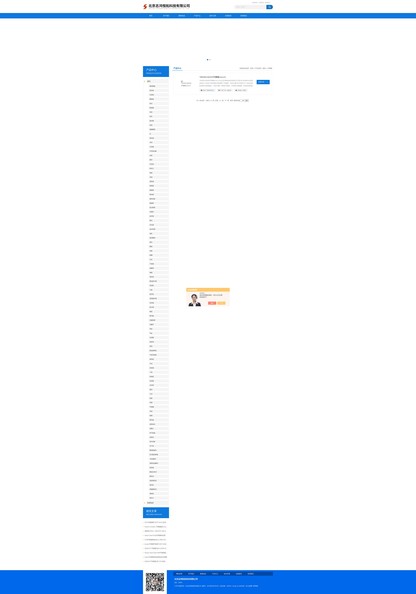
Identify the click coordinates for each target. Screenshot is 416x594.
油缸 (151, 233)
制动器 (152, 194)
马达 (151, 363)
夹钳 (151, 177)
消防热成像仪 (154, 463)
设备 (151, 251)
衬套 (151, 155)
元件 (151, 259)
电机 (151, 311)
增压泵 (152, 277)
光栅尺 (152, 324)
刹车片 (152, 168)
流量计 (152, 428)
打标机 (152, 164)
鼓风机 (152, 359)
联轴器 (152, 108)
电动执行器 (153, 281)
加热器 (152, 467)
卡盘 (151, 290)
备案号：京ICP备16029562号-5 (210, 586)
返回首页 (255, 2)
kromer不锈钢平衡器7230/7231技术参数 (156, 544)
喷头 (151, 220)
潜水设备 (152, 441)
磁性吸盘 (152, 86)
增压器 (152, 138)
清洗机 (152, 285)
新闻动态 (182, 16)
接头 (151, 242)
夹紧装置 (152, 320)
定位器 (152, 225)
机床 (151, 125)
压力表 (152, 446)
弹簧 (151, 402)
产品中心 (197, 16)
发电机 (152, 376)
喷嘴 (151, 255)
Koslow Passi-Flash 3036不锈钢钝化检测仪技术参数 (156, 553)
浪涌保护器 (153, 298)
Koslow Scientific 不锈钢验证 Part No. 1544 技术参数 (156, 527)
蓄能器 (152, 99)
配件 (151, 160)
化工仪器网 (249, 586)
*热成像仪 (153, 459)
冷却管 (152, 385)
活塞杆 (152, 212)
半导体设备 (153, 151)
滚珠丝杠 (152, 424)
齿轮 (151, 346)
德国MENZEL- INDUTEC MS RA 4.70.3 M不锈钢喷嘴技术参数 (156, 531)
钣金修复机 (153, 350)
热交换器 (152, 207)
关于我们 (166, 16)
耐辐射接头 (153, 450)
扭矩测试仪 (153, 480)
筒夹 (151, 112)
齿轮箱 (152, 368)
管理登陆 (255, 586)
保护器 (152, 216)
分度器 (152, 95)
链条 (151, 398)
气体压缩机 (153, 355)
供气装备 (152, 433)
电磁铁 (152, 203)
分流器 (152, 147)
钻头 (151, 103)
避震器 (152, 186)
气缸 (151, 333)
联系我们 (267, 2)
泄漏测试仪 (153, 489)
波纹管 (152, 342)
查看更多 (150, 503)
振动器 (152, 121)
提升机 (152, 294)
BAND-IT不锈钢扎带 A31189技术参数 (156, 561)
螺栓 (151, 246)
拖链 (151, 272)
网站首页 (179, 574)
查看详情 (261, 82)
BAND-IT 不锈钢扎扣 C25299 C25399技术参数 (156, 548)
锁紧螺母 (152, 129)
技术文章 (213, 16)
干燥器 (152, 264)
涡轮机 (152, 493)
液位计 (152, 498)
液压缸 (152, 485)
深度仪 (152, 437)
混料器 (152, 181)
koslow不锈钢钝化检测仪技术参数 (156, 557)
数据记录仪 (153, 472)
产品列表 (258, 68)
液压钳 (152, 90)
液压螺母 (152, 238)
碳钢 (151, 415)
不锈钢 (152, 407)
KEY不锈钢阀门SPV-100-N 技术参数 (156, 522)
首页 (150, 16)
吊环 (151, 142)
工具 (151, 394)
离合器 (152, 420)
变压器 (152, 303)
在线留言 (261, 2)
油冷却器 (152, 229)
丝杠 (151, 116)
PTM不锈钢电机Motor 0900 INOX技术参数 (156, 540)
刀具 (151, 372)
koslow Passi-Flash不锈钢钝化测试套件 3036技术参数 (156, 535)
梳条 (151, 173)
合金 (151, 411)
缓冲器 (152, 316)
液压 (148, 81)
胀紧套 (152, 190)
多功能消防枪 (154, 454)
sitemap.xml (235, 586)
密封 (151, 389)
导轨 (151, 329)
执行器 (152, 307)
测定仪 (152, 476)
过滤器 (152, 337)
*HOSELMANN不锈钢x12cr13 (212, 77)
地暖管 (152, 268)
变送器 (152, 381)
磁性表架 (152, 199)
